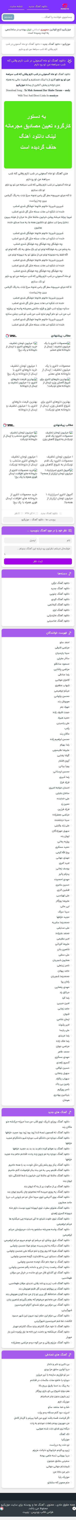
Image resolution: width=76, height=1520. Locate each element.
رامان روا (65, 981)
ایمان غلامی (63, 1019)
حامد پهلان (63, 971)
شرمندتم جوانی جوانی (57, 1466)
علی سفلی (64, 955)
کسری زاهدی (62, 1062)
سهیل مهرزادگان (60, 831)
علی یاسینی (63, 723)
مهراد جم (64, 707)
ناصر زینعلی (63, 965)
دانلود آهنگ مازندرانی (58, 615)
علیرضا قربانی (62, 944)
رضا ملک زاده (62, 1041)
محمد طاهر (63, 1051)
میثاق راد (64, 992)
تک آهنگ (64, 1434)
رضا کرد (65, 998)
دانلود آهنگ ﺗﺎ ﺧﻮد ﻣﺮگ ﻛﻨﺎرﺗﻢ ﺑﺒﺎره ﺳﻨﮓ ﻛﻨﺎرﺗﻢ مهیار (41, 1326)
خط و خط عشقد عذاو (58, 1407)
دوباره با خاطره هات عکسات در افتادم (49, 1380)
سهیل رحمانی (62, 1073)
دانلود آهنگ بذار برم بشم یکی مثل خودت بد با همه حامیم (39, 1165)
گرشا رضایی (63, 755)
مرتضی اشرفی (62, 647)
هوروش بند (63, 701)
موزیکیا (65, 1439)
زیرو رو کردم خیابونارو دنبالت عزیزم (51, 1450)
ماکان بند (64, 734)
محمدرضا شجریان (60, 976)
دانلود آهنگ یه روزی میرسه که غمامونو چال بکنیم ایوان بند (38, 1192)
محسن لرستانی (61, 771)
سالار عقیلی (63, 658)
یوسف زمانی (62, 868)
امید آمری (64, 863)
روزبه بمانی (63, 841)
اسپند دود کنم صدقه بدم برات (53, 1412)
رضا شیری (64, 777)
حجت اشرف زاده (61, 712)
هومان (66, 1100)
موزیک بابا (63, 1477)
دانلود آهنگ (64, 74)
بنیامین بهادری (61, 1095)
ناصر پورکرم (63, 1089)
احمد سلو (64, 642)
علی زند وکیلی (62, 825)
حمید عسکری (62, 847)
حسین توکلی (62, 1068)
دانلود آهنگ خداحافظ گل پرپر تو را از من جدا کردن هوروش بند (37, 1294)
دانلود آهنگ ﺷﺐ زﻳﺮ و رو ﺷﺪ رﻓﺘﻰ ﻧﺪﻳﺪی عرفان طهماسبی (39, 1283)
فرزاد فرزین (63, 809)
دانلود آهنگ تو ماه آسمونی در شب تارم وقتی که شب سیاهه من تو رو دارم (36, 62)
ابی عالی (64, 906)
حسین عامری (62, 885)
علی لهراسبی (62, 895)
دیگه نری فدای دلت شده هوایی (52, 1428)
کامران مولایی (62, 680)
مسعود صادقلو (61, 664)
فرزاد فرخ (64, 782)
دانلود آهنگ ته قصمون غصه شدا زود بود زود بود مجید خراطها (37, 1132)
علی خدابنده (63, 798)
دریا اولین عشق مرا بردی (56, 1369)
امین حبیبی (63, 1003)
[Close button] (74, 1508)
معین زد (65, 804)
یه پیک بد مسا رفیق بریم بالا (54, 1385)
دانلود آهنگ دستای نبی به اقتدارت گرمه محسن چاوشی (40, 1256)
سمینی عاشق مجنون (58, 1461)
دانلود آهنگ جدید (38, 6)
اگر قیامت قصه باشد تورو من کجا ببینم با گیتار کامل (41, 1418)
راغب (66, 728)
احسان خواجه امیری (59, 787)
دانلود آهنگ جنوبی (59, 594)
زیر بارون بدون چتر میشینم (55, 1396)
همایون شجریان (61, 960)
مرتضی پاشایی (61, 669)
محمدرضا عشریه (60, 922)
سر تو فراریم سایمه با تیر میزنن (52, 1375)
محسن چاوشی (61, 696)
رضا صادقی (63, 674)
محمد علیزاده (62, 933)
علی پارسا (64, 1030)
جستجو (8, 17)
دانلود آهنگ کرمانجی (58, 604)
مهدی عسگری (62, 1057)
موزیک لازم (63, 1401)
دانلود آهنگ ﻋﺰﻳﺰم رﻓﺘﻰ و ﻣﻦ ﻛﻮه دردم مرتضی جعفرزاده (40, 1342)
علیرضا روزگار (62, 901)
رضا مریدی (63, 1035)
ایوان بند (64, 836)
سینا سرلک (63, 912)
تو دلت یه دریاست (59, 1445)
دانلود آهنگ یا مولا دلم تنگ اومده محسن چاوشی (43, 1262)
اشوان (66, 1014)
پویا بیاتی (64, 766)
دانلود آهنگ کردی (60, 599)
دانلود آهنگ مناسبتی (58, 621)
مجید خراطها (63, 917)
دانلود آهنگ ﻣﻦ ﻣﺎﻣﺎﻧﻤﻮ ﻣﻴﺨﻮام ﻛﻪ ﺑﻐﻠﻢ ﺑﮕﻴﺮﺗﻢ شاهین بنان (38, 1299)
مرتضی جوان (62, 1046)
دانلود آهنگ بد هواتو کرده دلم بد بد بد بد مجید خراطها (41, 1148)
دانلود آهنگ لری (61, 610)
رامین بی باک (62, 1084)
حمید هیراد (63, 718)
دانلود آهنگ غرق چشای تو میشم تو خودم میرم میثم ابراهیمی (36, 1240)
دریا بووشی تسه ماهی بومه (54, 1455)
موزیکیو (66, 44)
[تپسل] (2, 1508)
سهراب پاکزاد (62, 1078)
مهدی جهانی (62, 858)
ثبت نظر (38, 561)
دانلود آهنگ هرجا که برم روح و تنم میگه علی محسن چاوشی (38, 1251)
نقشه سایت (16, 6)
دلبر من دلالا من (61, 1472)
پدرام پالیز (64, 874)
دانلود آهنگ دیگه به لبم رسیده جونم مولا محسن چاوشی (39, 1245)
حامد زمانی (63, 1008)
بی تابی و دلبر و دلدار (58, 1364)
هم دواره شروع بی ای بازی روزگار (52, 1391)
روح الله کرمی (62, 852)
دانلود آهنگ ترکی (60, 583)
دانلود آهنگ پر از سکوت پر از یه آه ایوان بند (46, 1186)
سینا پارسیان (62, 653)
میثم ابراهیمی (61, 691)
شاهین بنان (63, 949)
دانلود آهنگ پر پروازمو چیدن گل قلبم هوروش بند (44, 1288)
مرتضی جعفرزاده (60, 814)
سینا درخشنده (62, 820)
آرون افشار (64, 761)
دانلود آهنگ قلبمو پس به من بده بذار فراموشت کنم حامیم (38, 1170)
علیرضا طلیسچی (60, 750)
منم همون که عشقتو (58, 1482)
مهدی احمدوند (61, 879)
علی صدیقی (63, 928)
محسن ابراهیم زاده (59, 739)
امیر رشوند (64, 1025)
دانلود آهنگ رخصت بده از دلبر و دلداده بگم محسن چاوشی (39, 1267)
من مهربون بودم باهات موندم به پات (49, 1423)
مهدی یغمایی (62, 987)
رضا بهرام (64, 744)
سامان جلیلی (62, 793)
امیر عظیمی (63, 938)
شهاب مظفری (62, 685)
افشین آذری (63, 890)
